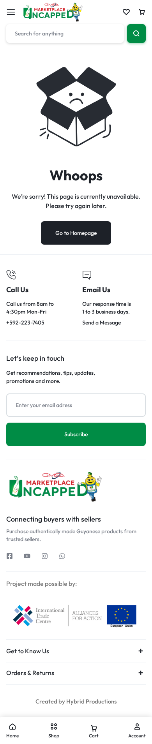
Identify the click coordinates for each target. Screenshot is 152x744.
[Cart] (142, 12)
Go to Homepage (76, 232)
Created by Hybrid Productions (76, 701)
